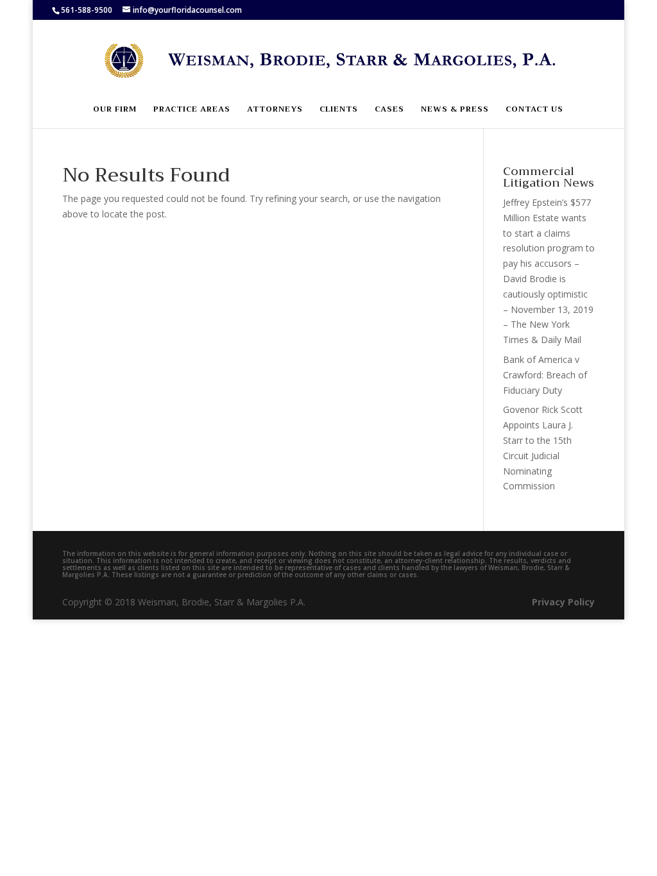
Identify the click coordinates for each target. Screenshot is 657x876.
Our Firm (115, 110)
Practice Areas (191, 110)
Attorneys (275, 110)
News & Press (455, 110)
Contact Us (534, 110)
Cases (389, 110)
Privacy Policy (563, 602)
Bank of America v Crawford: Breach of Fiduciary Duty (545, 374)
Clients (339, 110)
